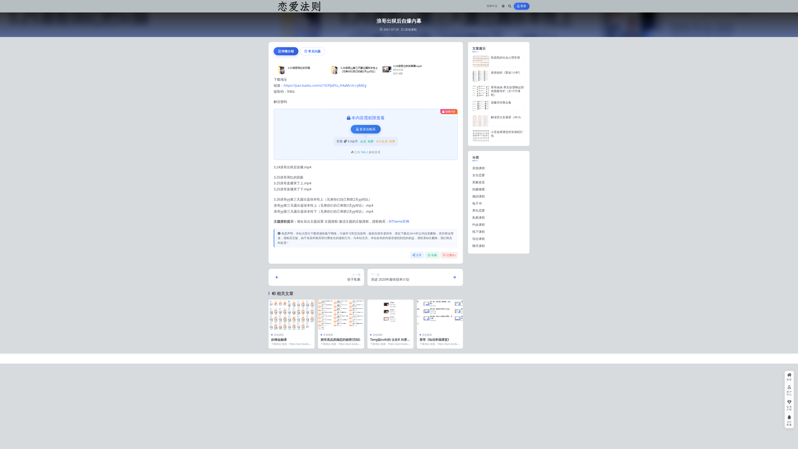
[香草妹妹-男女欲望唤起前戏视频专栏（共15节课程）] (481, 91)
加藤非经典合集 (501, 102)
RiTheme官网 (399, 221)
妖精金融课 (279, 339)
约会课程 (478, 224)
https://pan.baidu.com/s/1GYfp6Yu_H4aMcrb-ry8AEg (325, 85)
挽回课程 (478, 196)
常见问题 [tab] (314, 51)
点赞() (450, 255)
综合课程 (478, 239)
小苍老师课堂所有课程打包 (507, 134)
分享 (419, 255)
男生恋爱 (478, 210)
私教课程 (478, 217)
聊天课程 (478, 246)
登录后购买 (368, 129)
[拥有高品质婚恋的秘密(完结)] (341, 315)
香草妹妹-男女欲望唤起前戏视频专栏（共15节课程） (507, 91)
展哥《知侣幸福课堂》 (435, 339)
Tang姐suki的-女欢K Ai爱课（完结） (390, 341)
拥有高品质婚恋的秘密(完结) (340, 339)
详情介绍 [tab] (287, 51)
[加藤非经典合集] (481, 106)
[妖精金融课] (291, 315)
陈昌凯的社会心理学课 (505, 57)
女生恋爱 (478, 175)
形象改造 (478, 182)
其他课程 (411, 29)
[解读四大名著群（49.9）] (481, 120)
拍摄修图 (478, 189)
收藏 (434, 255)
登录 (523, 6)
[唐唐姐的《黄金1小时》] (481, 76)
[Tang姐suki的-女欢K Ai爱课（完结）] (390, 315)
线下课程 (478, 231)
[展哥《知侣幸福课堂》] (440, 315)
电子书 (477, 203)
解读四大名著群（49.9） (507, 117)
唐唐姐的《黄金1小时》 (506, 72)
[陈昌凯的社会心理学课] (481, 61)
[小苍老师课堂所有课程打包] (481, 135)
